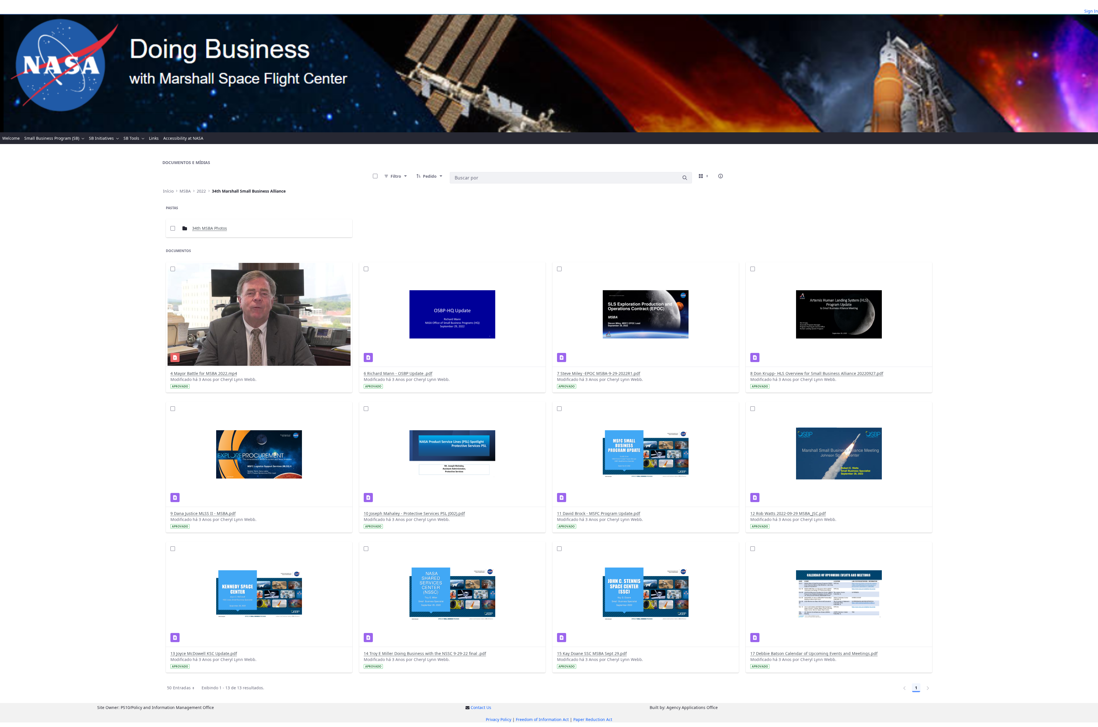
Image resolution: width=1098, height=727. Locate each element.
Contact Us (481, 707)
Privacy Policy (498, 719)
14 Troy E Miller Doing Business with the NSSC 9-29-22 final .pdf (425, 653)
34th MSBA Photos (209, 228)
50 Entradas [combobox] (179, 687)
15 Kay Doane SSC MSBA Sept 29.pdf (592, 653)
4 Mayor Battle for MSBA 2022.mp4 (203, 373)
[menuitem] (11, 138)
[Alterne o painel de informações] (720, 176)
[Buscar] (684, 177)
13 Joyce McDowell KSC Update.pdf (203, 653)
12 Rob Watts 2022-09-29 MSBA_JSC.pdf (788, 513)
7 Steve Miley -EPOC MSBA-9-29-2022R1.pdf (598, 373)
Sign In (1091, 11)
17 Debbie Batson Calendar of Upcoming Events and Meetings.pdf (814, 653)
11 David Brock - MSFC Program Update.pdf (598, 513)
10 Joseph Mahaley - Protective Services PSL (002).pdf (414, 513)
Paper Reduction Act (592, 719)
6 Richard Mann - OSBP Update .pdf (398, 373)
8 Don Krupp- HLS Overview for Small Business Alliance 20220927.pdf (816, 373)
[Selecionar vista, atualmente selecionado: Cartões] (704, 176)
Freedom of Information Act (542, 719)
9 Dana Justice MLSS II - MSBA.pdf (203, 513)
